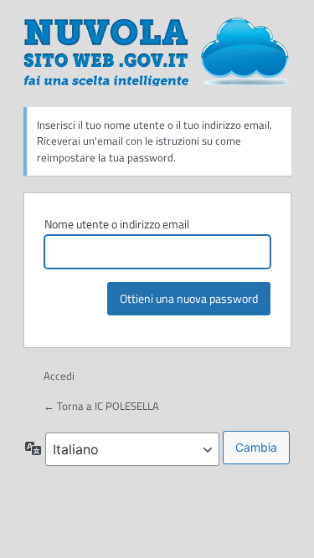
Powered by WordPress (157, 51)
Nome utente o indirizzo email (116, 224)
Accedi (59, 375)
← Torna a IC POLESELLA (101, 405)
